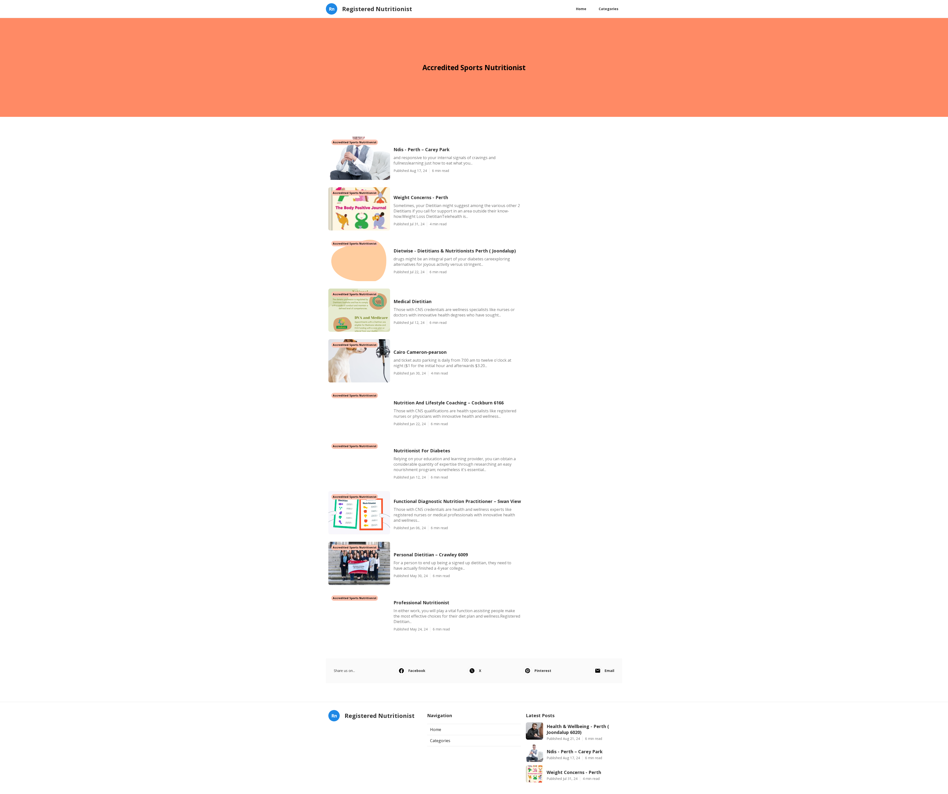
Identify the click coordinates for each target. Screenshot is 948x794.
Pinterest (542, 670)
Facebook (416, 670)
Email (609, 670)
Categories (608, 8)
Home (581, 8)
